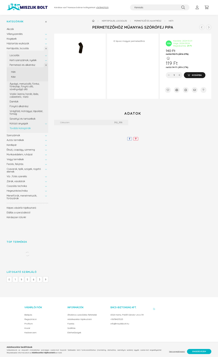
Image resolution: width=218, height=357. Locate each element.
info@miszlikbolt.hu (119, 323)
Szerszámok (13, 135)
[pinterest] (135, 138)
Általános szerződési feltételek (82, 315)
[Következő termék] (208, 27)
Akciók (10, 29)
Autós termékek (15, 140)
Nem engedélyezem (177, 351)
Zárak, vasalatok (16, 181)
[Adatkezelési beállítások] (154, 309)
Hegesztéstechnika (17, 190)
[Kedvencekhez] (168, 90)
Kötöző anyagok (19, 123)
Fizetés (70, 323)
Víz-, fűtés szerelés (17, 176)
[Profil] (197, 7)
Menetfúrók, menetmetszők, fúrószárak (22, 197)
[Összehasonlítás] (177, 90)
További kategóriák (20, 128)
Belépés (28, 315)
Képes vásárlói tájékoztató (21, 207)
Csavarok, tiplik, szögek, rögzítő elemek (24, 170)
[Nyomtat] (186, 90)
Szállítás (71, 328)
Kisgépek (12, 38)
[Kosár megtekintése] (207, 7)
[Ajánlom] (195, 90)
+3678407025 (102, 7)
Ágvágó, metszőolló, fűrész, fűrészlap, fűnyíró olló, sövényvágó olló (25, 86)
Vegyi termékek (15, 159)
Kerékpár (12, 144)
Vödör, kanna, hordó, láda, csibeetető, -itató (24, 95)
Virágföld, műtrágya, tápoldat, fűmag (26, 112)
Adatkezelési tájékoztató (79, 319)
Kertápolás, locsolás (18, 48)
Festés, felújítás (15, 164)
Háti (13, 71)
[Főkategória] (93, 20)
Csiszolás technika (17, 186)
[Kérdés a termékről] (203, 90)
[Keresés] (183, 7)
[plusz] (179, 75)
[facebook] (129, 138)
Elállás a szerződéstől (18, 212)
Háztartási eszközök (18, 43)
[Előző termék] (202, 27)
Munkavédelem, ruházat (20, 154)
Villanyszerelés (15, 33)
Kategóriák (15, 21)
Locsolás (14, 55)
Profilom (28, 323)
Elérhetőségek (74, 332)
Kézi (13, 76)
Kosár (27, 328)
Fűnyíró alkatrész (19, 106)
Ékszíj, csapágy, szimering (21, 149)
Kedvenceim (30, 332)
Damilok (14, 101)
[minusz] (169, 75)
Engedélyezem (199, 351)
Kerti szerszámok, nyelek (23, 60)
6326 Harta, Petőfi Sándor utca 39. (127, 315)
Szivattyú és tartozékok (22, 118)
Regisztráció (30, 319)
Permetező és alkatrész (22, 64)
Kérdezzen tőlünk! (16, 217)
